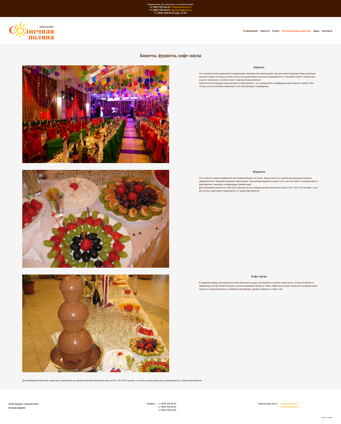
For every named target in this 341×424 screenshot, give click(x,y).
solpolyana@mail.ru (181, 10)
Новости (264, 31)
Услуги (275, 31)
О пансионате (250, 31)
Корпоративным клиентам (296, 31)
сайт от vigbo (327, 417)
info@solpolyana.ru (181, 7)
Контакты (327, 31)
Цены (316, 31)
